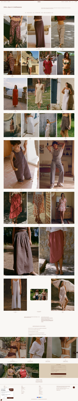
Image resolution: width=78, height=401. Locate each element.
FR (72, 1)
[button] (74, 1)
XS (36, 45)
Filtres (4, 14)
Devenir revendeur (41, 394)
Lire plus (42, 321)
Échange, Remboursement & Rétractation (23, 388)
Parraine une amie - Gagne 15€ (41, 391)
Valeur (39, 307)
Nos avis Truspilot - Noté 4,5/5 (41, 393)
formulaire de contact (40, 381)
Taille (15, 44)
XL (14, 72)
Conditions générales (22, 393)
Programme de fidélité (40, 390)
